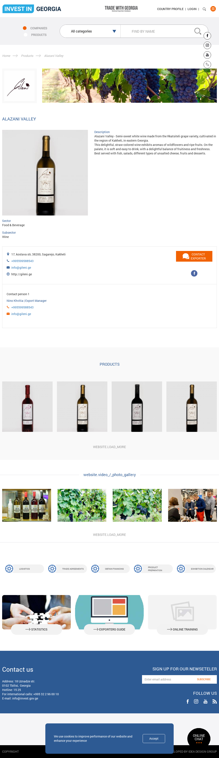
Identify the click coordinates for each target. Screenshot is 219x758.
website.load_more (109, 447)
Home (6, 56)
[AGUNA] (27, 406)
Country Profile (170, 9)
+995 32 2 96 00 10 (46, 694)
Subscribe (204, 679)
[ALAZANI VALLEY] (82, 406)
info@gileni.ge (21, 267)
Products (27, 56)
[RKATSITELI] (191, 406)
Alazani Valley (53, 56)
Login (192, 9)
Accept (153, 738)
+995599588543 (22, 261)
